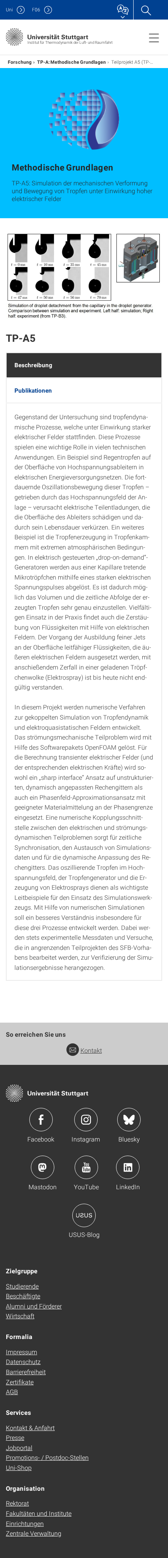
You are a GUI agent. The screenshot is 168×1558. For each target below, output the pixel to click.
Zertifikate (20, 1382)
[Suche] (146, 10)
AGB (12, 1391)
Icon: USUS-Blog (84, 1215)
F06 (36, 10)
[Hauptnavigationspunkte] (154, 37)
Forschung (20, 62)
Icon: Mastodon (42, 1167)
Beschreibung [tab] (33, 365)
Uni (9, 10)
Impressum (21, 1352)
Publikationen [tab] (33, 390)
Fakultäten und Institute (38, 1513)
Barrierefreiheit (26, 1372)
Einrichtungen (25, 1523)
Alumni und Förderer (34, 1306)
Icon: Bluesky (129, 1119)
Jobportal (19, 1447)
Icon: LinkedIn (127, 1167)
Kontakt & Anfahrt (30, 1427)
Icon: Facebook (41, 1119)
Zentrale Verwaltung (33, 1533)
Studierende (22, 1286)
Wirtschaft (20, 1316)
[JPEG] (84, 275)
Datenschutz (23, 1361)
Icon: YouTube (86, 1167)
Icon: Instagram (86, 1119)
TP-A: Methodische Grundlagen (71, 62)
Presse (15, 1437)
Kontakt (91, 1050)
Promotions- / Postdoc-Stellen (47, 1457)
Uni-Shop (19, 1467)
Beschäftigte (23, 1296)
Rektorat (17, 1503)
